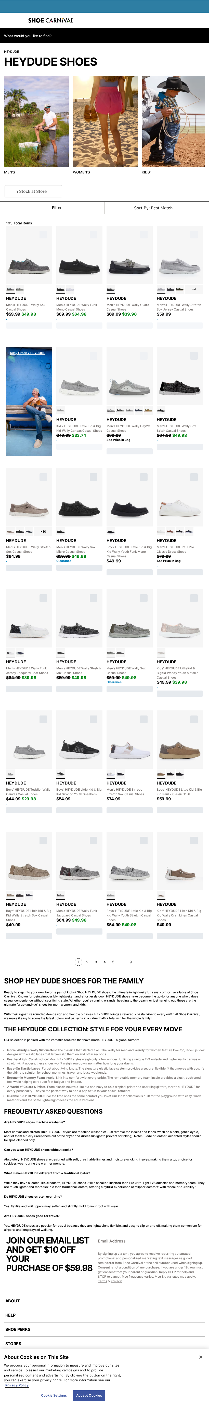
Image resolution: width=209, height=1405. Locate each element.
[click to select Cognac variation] (170, 531)
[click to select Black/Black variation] (20, 531)
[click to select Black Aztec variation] (60, 895)
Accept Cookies (89, 1395)
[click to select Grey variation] (161, 289)
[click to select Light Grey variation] (60, 410)
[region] (104, 1377)
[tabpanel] (104, 126)
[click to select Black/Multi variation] (120, 774)
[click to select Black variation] (170, 289)
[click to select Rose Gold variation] (161, 652)
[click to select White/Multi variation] (10, 652)
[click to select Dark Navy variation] (189, 531)
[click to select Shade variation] (60, 289)
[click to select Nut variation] (161, 774)
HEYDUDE (11, 51)
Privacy (116, 1281)
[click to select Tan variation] (10, 531)
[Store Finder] (19, 20)
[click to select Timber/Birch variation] (161, 895)
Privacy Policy (17, 1385)
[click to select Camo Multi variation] (180, 289)
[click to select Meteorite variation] (60, 652)
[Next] (201, 961)
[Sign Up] (197, 1241)
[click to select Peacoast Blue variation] (20, 652)
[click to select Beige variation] (20, 289)
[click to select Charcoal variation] (10, 289)
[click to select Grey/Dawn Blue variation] (129, 410)
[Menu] (7, 20)
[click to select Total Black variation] (60, 531)
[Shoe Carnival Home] (50, 20)
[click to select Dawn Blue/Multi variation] (111, 410)
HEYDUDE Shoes (50, 61)
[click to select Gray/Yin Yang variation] (111, 895)
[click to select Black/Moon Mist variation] (111, 289)
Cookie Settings (54, 1395)
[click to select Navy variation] (29, 531)
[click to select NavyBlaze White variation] (139, 410)
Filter (57, 207)
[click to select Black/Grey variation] (120, 410)
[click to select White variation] (70, 289)
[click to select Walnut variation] (10, 895)
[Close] (200, 1357)
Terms (102, 1281)
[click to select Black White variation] (161, 410)
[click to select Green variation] (148, 410)
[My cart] (202, 20)
